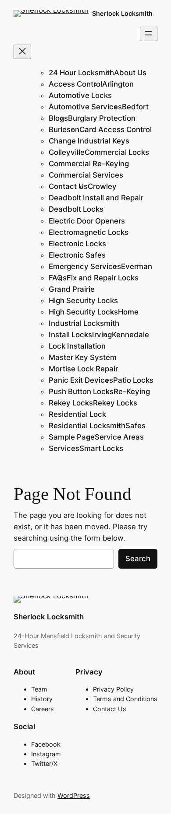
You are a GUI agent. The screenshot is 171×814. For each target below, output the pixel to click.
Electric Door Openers (87, 221)
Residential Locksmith (87, 425)
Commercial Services (86, 175)
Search (137, 558)
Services (64, 448)
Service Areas (119, 437)
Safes (135, 425)
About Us (130, 72)
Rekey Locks (71, 402)
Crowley (102, 186)
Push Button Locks (81, 391)
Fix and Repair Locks (103, 277)
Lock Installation (77, 346)
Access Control (75, 84)
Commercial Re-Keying (89, 163)
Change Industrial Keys (89, 140)
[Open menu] (148, 34)
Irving (102, 334)
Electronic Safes (77, 255)
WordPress (73, 795)
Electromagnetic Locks (88, 232)
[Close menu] (22, 52)
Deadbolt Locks (76, 209)
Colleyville (67, 152)
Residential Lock (77, 414)
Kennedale (130, 334)
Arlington (118, 84)
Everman (136, 266)
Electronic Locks (77, 243)
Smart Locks (101, 448)
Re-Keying (132, 391)
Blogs (58, 118)
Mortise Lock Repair (83, 368)
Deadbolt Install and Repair (96, 197)
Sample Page (72, 437)
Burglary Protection (101, 118)
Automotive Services (85, 106)
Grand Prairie (72, 289)
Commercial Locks (117, 152)
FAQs (58, 277)
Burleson (64, 129)
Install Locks (70, 334)
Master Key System (83, 357)
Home (128, 311)
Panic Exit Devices (81, 380)
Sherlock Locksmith (122, 13)
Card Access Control (115, 129)
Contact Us (68, 186)
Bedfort (135, 106)
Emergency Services (85, 266)
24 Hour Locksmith (81, 72)
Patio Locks (133, 380)
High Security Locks (83, 300)
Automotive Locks (80, 95)
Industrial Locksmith (84, 323)
